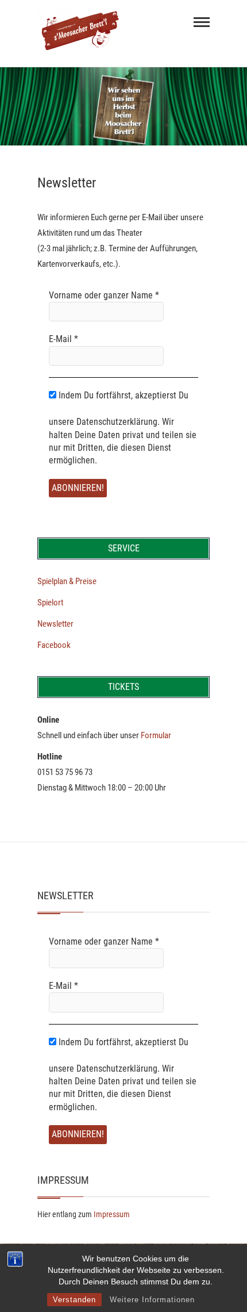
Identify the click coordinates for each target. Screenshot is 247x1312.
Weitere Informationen (152, 1299)
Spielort (50, 602)
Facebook (54, 645)
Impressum (112, 1214)
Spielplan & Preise (67, 581)
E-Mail (63, 338)
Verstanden (74, 1299)
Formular (156, 735)
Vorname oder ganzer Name (104, 295)
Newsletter (55, 624)
